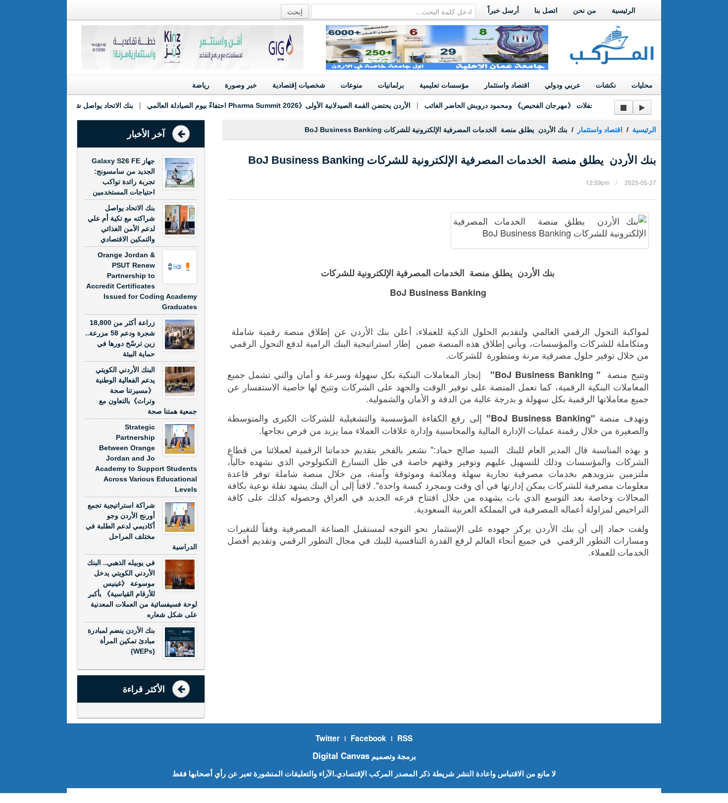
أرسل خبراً (503, 10)
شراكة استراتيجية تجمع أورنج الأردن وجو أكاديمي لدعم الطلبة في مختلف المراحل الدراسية (141, 526)
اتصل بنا (546, 10)
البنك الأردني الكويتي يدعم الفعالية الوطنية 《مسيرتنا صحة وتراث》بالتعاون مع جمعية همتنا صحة (146, 390)
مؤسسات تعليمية (444, 85)
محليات (642, 85)
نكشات (606, 85)
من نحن (584, 10)
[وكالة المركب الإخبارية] (612, 44)
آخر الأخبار (146, 134)
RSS (405, 738)
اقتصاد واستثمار (506, 85)
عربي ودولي (562, 85)
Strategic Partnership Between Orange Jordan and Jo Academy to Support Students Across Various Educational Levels (146, 458)
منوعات (352, 85)
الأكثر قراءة (144, 689)
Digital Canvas (340, 755)
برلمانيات (391, 85)
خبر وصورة (241, 85)
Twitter (327, 738)
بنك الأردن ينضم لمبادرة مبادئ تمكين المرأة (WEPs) (121, 640)
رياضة (200, 85)
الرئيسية (623, 10)
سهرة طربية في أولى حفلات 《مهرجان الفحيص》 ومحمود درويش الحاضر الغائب (533, 105)
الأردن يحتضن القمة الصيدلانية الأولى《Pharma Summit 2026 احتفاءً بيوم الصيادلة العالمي (270, 105)
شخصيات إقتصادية (298, 85)
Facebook (368, 738)
